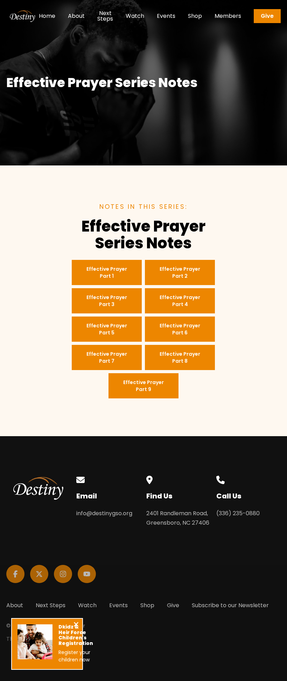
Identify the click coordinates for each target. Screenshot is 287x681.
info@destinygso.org (104, 513)
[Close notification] (76, 625)
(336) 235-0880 (238, 513)
